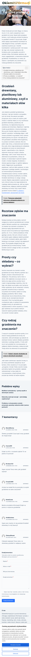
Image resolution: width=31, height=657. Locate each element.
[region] (15, 640)
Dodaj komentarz (8, 577)
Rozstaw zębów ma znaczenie (12, 74)
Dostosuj (15, 649)
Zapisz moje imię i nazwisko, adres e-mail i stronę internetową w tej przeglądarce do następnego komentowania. (15, 594)
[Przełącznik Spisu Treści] (26, 68)
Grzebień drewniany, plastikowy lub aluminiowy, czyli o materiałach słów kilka (15, 71)
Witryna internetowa (8, 571)
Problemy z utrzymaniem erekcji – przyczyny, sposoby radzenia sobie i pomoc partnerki (15, 405)
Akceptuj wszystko (15, 644)
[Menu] (28, 3)
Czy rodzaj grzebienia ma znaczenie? (14, 78)
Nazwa (5, 561)
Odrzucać (15, 653)
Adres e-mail (7, 566)
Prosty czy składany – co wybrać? (13, 76)
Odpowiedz (25, 429)
